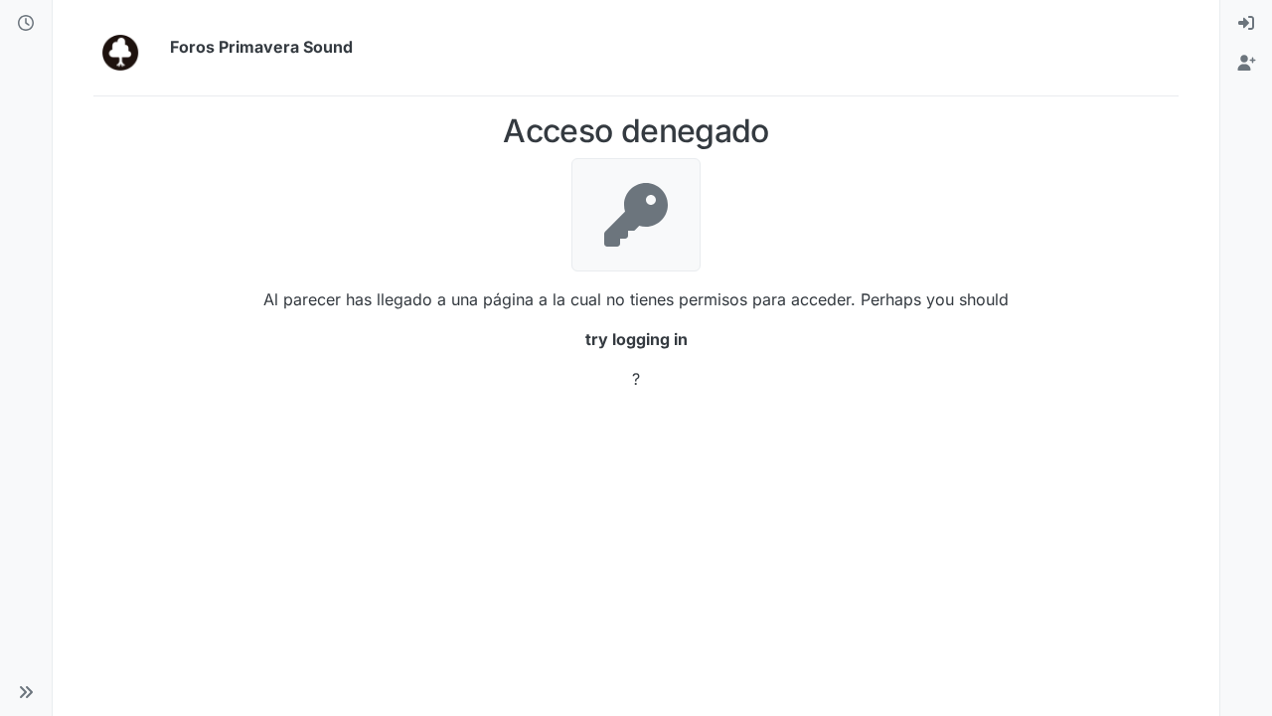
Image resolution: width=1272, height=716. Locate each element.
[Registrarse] (1246, 64)
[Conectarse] (1246, 24)
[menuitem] (1246, 24)
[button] (26, 692)
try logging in (636, 339)
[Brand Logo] (127, 48)
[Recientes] (26, 24)
